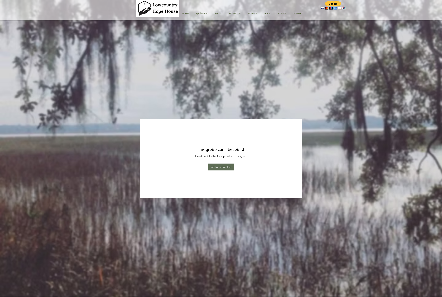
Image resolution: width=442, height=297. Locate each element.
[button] (333, 5)
